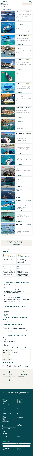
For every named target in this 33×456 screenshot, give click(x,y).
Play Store (10, 428)
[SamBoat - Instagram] (5, 433)
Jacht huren (19, 401)
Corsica (3, 418)
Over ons (3, 399)
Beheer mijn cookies (20, 417)
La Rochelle (4, 417)
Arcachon (3, 415)
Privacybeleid (19, 448)
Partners (18, 449)
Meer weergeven (6, 262)
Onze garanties (4, 401)
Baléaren (3, 420)
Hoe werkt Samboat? (20, 415)
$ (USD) (16, 445)
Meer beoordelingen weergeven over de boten (16, 277)
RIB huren (18, 400)
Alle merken (19, 408)
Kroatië (3, 419)
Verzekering (4, 402)
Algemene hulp (19, 414)
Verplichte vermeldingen (6, 448)
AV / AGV (3, 449)
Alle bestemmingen (5, 421)
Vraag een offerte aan (16, 244)
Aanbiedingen (19, 407)
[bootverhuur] (4, 1)
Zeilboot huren (19, 402)
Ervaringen (4, 409)
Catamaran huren (19, 403)
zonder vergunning (14, 352)
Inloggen (29, 1)
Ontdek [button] (23, 1)
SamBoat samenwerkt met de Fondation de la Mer (22, 365)
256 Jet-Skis (6, 315)
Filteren (27, 3)
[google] (18, 436)
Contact (18, 416)
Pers (3, 407)
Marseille (3, 414)
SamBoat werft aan (5, 400)
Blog (3, 410)
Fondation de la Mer (5, 408)
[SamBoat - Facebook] (3, 433)
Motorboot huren (19, 399)
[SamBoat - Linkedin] (6, 433)
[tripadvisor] (4, 439)
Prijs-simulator (4, 403)
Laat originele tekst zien (16, 289)
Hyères (3, 416)
